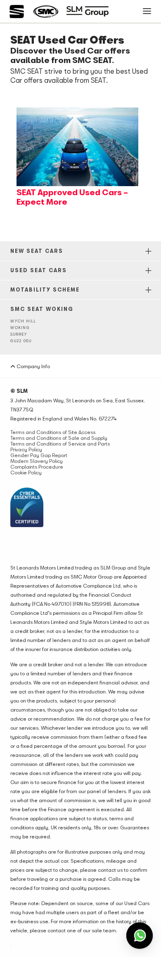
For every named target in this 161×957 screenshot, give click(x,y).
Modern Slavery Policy (36, 461)
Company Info (32, 366)
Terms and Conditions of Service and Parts (60, 443)
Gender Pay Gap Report (38, 455)
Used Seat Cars (38, 270)
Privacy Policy (26, 449)
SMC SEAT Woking (41, 309)
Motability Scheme (45, 289)
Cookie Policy (26, 472)
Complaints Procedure (36, 466)
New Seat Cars (36, 251)
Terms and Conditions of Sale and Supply (58, 438)
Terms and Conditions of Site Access (52, 432)
